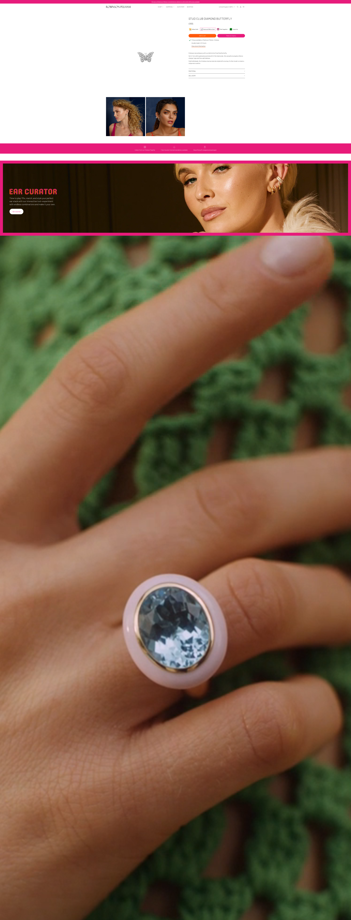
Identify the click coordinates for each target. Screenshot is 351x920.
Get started (16, 211)
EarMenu (169, 7)
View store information (198, 46)
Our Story (180, 7)
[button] (237, 6)
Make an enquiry (231, 36)
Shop (160, 7)
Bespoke (190, 7)
